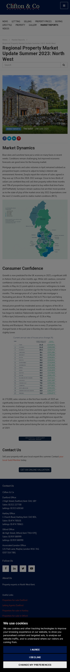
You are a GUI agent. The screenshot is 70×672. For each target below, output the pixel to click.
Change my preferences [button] (35, 664)
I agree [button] (35, 649)
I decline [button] (35, 657)
